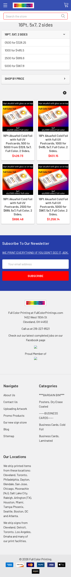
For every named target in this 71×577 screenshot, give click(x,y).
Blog (6, 429)
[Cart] (67, 5)
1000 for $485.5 (14, 50)
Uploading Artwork (15, 408)
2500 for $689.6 (14, 58)
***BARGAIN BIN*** (51, 395)
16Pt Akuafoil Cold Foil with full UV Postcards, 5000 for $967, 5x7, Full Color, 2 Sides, (53, 206)
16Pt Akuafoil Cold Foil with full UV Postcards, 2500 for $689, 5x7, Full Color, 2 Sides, (17, 206)
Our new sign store (15, 422)
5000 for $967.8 (14, 66)
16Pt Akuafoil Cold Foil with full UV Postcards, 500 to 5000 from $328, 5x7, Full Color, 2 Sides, (17, 143)
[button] (65, 92)
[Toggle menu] (5, 5)
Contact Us (10, 402)
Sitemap (8, 436)
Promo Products (13, 415)
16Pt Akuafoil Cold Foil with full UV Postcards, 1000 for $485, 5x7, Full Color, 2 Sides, (53, 143)
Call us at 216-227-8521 (36, 328)
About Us (9, 395)
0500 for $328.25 (15, 42)
